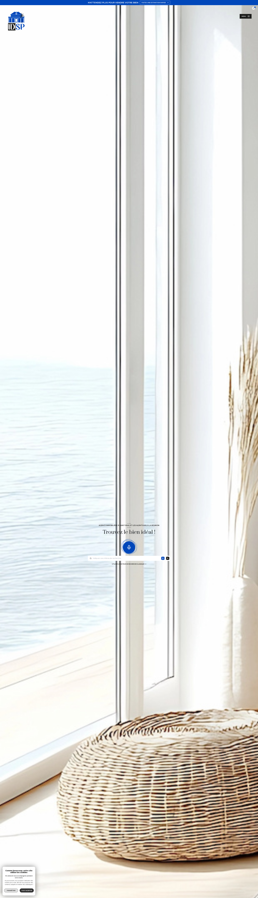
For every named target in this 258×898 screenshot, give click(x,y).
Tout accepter (26, 890)
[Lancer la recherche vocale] (129, 547)
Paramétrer (11, 890)
